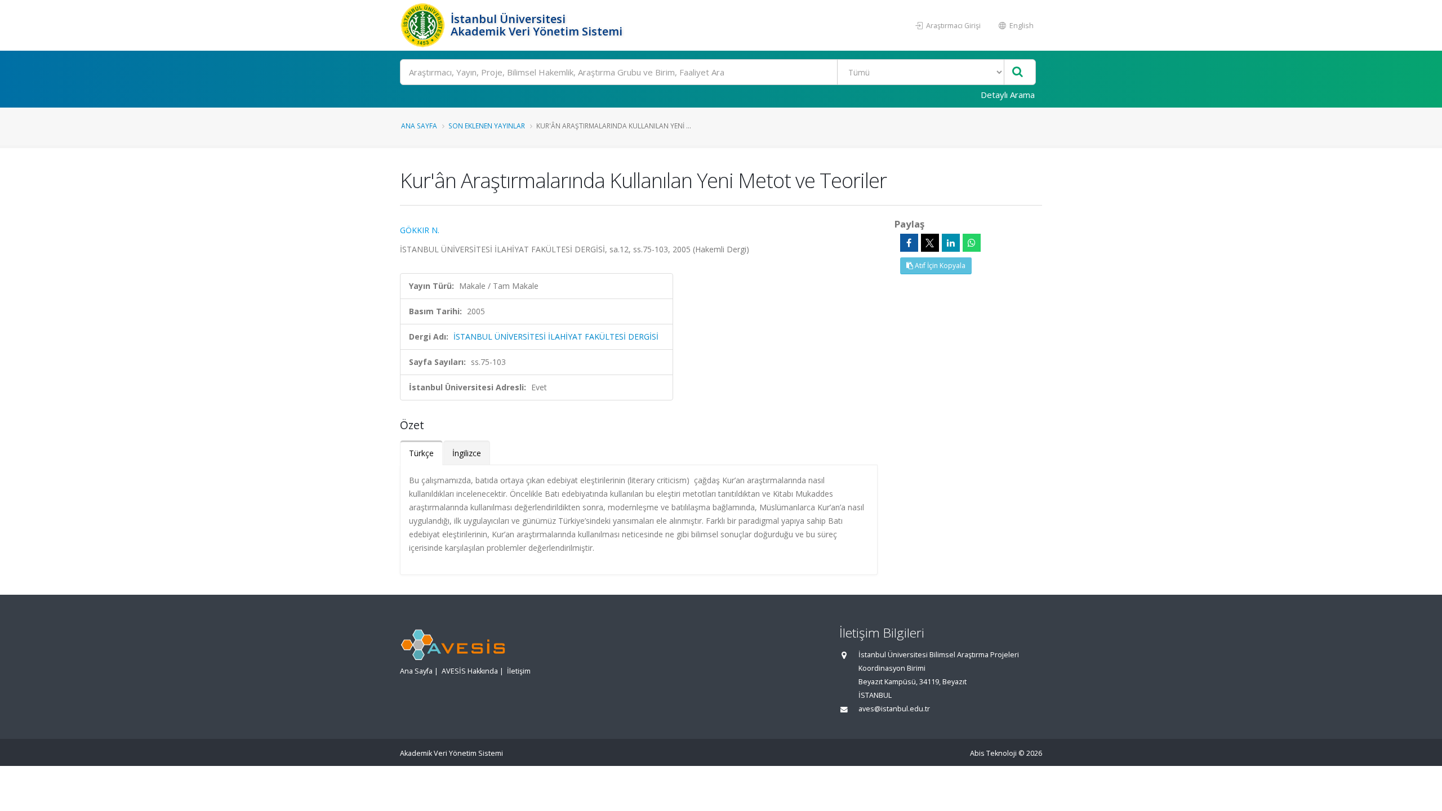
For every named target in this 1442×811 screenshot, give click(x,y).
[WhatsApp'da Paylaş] (972, 243)
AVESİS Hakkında (470, 671)
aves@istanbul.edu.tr (894, 709)
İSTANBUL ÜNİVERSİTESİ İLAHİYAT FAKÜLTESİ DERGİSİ (555, 336)
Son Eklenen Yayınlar (486, 125)
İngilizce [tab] (466, 453)
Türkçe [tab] (421, 453)
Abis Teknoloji (993, 753)
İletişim (519, 671)
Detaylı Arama (1008, 94)
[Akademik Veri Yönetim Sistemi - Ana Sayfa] (424, 25)
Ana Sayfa (419, 125)
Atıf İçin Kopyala (939, 265)
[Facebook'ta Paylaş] (909, 243)
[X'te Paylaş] (930, 243)
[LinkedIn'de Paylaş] (951, 243)
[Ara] (1017, 72)
